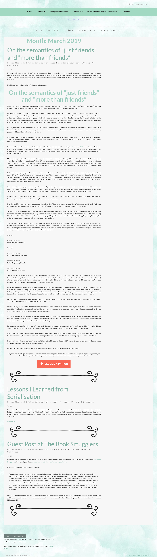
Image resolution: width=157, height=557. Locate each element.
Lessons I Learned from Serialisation (37, 392)
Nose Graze (146, 555)
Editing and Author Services (59, 11)
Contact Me (126, 11)
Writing (86, 63)
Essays (77, 63)
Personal (65, 402)
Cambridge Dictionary (79, 147)
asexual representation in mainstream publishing (49, 462)
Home (29, 11)
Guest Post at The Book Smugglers (52, 444)
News (83, 449)
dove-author (41, 63)
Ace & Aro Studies (61, 30)
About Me (40, 11)
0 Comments (87, 402)
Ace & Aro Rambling (62, 63)
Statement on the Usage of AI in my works (102, 11)
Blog (39, 30)
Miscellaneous (111, 30)
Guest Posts (87, 30)
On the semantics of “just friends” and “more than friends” (52, 53)
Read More (11, 422)
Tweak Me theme (134, 555)
